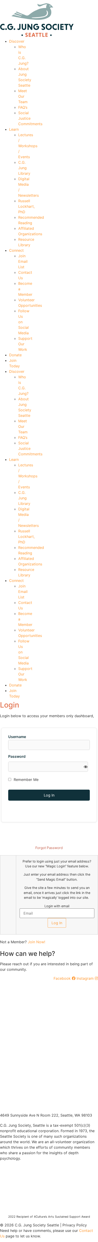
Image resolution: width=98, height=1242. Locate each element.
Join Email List (23, 261)
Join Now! (36, 942)
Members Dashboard (64, 1)
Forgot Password (49, 848)
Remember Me (26, 779)
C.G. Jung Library (24, 168)
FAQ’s (22, 107)
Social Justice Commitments (30, 118)
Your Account (30, 1)
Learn (14, 129)
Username (17, 737)
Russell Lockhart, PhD (26, 206)
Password (17, 756)
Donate (15, 355)
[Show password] (86, 767)
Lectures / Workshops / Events (27, 146)
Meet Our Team (23, 96)
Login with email (56, 906)
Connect (16, 250)
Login (94, 1)
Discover (16, 41)
